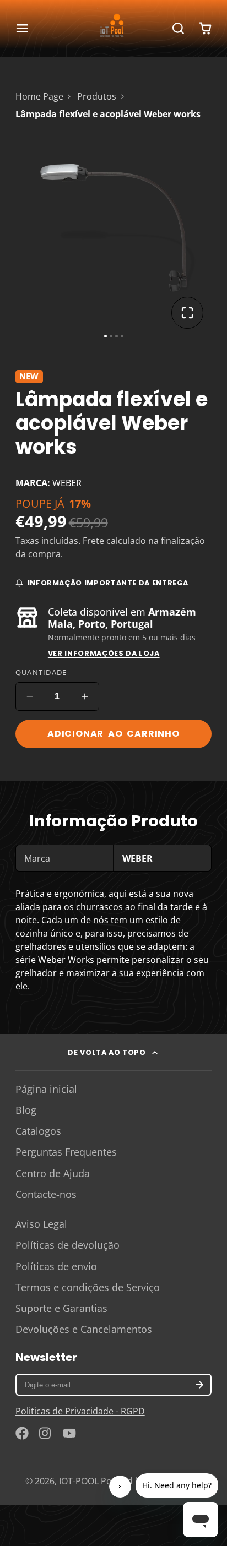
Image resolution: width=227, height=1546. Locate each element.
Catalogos (38, 1130)
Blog (25, 1110)
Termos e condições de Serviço (87, 1287)
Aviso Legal (41, 1224)
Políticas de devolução (67, 1244)
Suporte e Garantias (61, 1308)
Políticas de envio (56, 1266)
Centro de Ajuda (52, 1173)
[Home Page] (113, 29)
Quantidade (41, 672)
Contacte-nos (46, 1194)
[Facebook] (22, 1433)
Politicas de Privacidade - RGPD (80, 1411)
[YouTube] (69, 1433)
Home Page (39, 96)
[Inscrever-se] (200, 1385)
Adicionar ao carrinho (113, 733)
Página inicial (46, 1089)
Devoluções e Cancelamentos (83, 1329)
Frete (93, 541)
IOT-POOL (79, 1481)
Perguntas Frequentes (66, 1151)
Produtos (96, 96)
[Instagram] (45, 1433)
